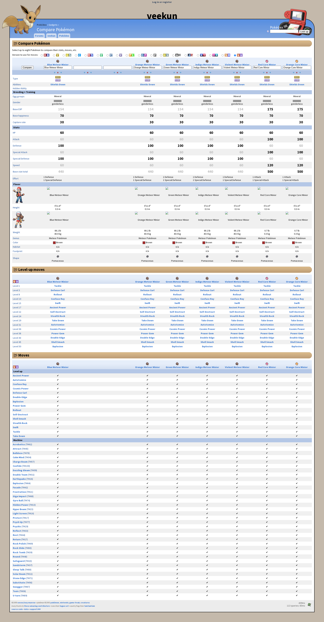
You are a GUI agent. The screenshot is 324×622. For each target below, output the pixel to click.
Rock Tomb (19, 552)
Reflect (17, 530)
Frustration (19, 491)
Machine (17, 440)
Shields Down (57, 84)
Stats (16, 127)
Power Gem (57, 333)
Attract (17, 448)
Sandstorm (19, 565)
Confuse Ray (58, 298)
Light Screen (20, 513)
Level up (17, 371)
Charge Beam (20, 461)
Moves (23, 355)
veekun (162, 16)
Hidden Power (21, 504)
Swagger (18, 586)
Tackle (57, 285)
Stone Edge (19, 578)
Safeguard (19, 560)
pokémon (54, 602)
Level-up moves (31, 269)
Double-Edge (58, 337)
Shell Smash (57, 342)
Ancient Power (58, 307)
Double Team (20, 474)
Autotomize (57, 324)
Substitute (19, 582)
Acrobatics (19, 444)
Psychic (17, 526)
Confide (17, 465)
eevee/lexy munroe (26, 602)
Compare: (27, 67)
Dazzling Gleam (21, 470)
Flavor (16, 184)
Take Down (58, 320)
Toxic (16, 591)
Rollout (58, 294)
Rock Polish (19, 543)
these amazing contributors (37, 606)
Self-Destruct (57, 311)
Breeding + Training (24, 92)
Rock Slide (18, 548)
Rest (15, 535)
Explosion (57, 346)
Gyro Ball (18, 500)
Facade (17, 487)
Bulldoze (18, 453)
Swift (58, 303)
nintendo (64, 602)
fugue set (64, 606)
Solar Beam (19, 573)
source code (17, 609)
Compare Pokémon (34, 43)
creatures (85, 602)
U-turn (16, 595)
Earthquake (19, 478)
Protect (17, 517)
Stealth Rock (58, 316)
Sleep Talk (18, 569)
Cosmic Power (58, 329)
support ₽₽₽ (35, 609)
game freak (74, 602)
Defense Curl (58, 290)
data (26, 609)
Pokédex (42, 24)
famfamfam (89, 606)
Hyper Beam (19, 509)
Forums (39, 35)
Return (17, 539)
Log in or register (162, 2)
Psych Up (18, 522)
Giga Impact (19, 496)
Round (16, 556)
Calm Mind (18, 457)
